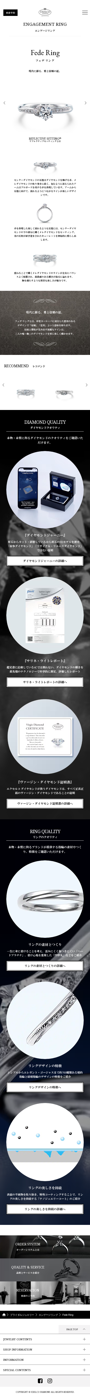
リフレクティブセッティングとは (45, 140)
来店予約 (10, 12)
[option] (45, 110)
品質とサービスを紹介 (27, 1269)
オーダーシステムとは (27, 1246)
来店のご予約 (27, 1292)
